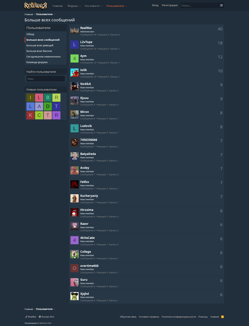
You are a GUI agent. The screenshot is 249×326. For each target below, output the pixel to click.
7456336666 (88, 140)
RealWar (31, 316)
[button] (80, 6)
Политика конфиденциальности (179, 316)
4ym (83, 56)
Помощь (203, 316)
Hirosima (86, 210)
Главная (58, 5)
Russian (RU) (47, 316)
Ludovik (86, 126)
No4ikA (85, 84)
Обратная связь (128, 316)
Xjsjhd (84, 294)
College (85, 252)
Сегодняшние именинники (43, 56)
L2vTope (86, 42)
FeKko (84, 182)
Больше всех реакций (39, 45)
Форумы (73, 5)
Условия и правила (149, 316)
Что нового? (92, 5)
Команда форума (36, 62)
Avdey (84, 168)
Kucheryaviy (89, 196)
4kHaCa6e (87, 238)
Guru (83, 280)
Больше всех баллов (39, 51)
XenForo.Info (45, 323)
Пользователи (115, 5)
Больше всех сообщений (43, 39)
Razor (84, 224)
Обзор (30, 34)
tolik (83, 70)
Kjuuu (84, 98)
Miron (84, 112)
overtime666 (89, 266)
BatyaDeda (88, 154)
